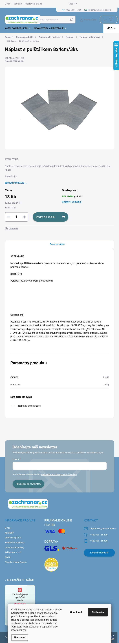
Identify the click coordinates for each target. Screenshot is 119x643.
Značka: (14, 61)
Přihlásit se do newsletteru (28, 484)
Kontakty (17, 3)
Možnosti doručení (71, 202)
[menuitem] (18, 28)
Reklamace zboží (13, 552)
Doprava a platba (33, 3)
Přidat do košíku (45, 217)
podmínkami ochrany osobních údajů (59, 474)
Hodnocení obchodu (14, 542)
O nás (7, 3)
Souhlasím (98, 612)
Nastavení (19, 637)
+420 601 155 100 (99, 534)
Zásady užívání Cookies (16, 562)
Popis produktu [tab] (57, 244)
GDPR (8, 557)
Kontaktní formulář (99, 552)
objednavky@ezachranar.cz (103, 528)
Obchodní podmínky (14, 547)
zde (24, 630)
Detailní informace (14, 183)
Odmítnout (76, 612)
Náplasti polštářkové (29, 405)
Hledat (71, 19)
